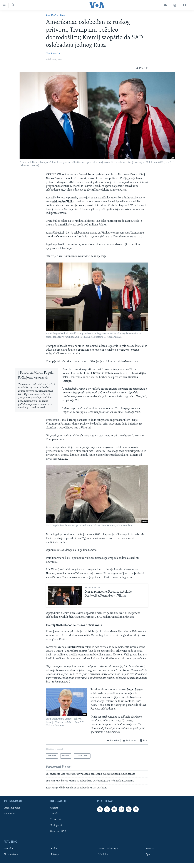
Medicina (103, 854)
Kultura (150, 849)
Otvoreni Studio (12, 808)
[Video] (165, 5)
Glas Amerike (53, 53)
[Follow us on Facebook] (100, 809)
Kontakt (54, 814)
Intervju (55, 854)
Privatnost (55, 820)
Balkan (54, 849)
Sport (149, 854)
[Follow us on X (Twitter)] (107, 809)
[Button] (142, 68)
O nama (54, 808)
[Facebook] (184, 5)
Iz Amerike (9, 814)
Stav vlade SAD (58, 831)
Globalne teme (55, 15)
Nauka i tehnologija (108, 849)
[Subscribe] (136, 809)
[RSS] (129, 809)
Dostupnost (56, 825)
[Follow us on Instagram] (121, 809)
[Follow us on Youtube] (114, 809)
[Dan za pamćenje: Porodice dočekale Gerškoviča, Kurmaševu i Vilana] (65, 595)
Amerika (8, 849)
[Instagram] (175, 5)
